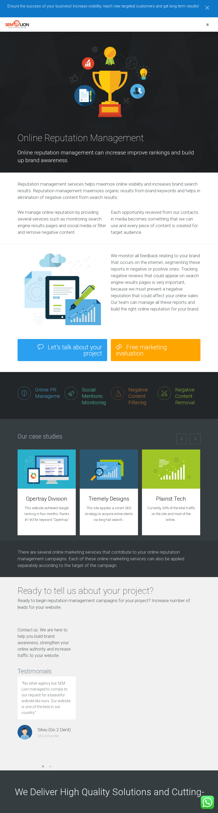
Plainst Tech (171, 499)
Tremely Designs (109, 499)
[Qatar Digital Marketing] (17, 24)
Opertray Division (46, 499)
